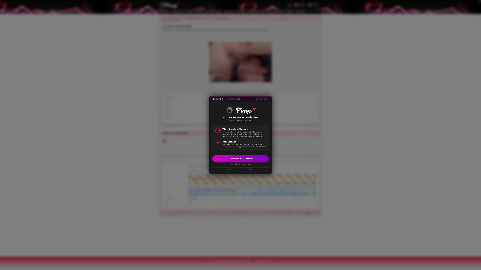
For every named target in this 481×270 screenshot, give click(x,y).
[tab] (218, 99)
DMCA (251, 170)
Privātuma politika (233, 170)
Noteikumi (244, 170)
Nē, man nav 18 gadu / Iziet (240, 164)
